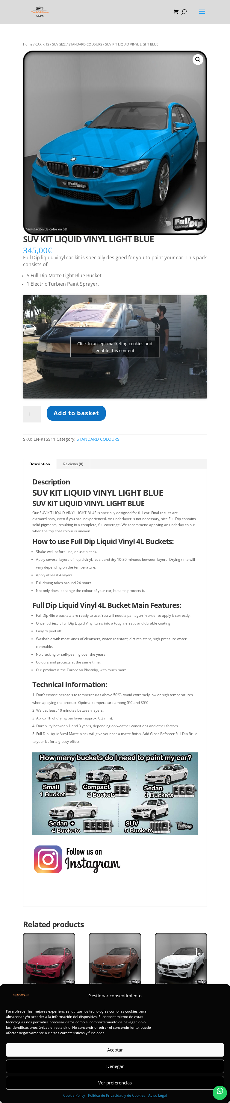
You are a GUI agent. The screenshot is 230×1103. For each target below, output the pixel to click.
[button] (198, 59)
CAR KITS (42, 44)
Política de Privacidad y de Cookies (116, 1095)
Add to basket (76, 413)
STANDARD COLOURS (85, 44)
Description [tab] (39, 463)
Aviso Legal (157, 1095)
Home (27, 44)
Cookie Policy (74, 1095)
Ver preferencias (115, 1083)
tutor (177, 894)
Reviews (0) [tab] (73, 463)
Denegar (115, 1066)
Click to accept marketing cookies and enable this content (114, 347)
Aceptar (115, 1050)
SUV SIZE (59, 44)
